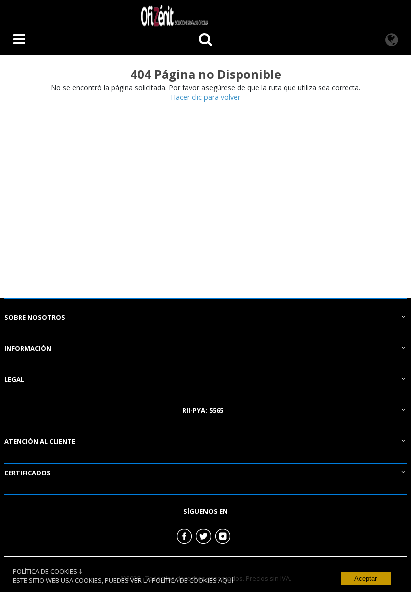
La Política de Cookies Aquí (188, 580)
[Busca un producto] (205, 40)
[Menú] (19, 40)
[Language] (392, 40)
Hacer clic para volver (205, 97)
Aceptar (365, 578)
